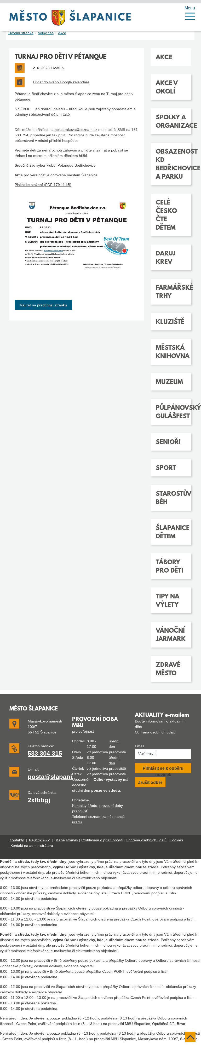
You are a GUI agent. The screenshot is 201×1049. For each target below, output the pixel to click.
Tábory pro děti (169, 567)
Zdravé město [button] (168, 669)
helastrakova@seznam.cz (76, 129)
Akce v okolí (167, 88)
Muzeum (169, 382)
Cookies (176, 840)
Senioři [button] (168, 442)
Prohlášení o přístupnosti (102, 840)
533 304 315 (45, 753)
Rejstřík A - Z (39, 840)
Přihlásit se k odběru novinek (163, 769)
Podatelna (80, 800)
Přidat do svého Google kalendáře (61, 82)
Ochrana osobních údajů (155, 732)
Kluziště (170, 322)
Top (190, 1037)
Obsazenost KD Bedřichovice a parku (171, 164)
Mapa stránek (66, 840)
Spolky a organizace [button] (171, 122)
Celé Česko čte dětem (166, 215)
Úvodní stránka (20, 33)
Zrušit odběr (150, 782)
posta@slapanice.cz (57, 776)
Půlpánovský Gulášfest (171, 412)
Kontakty (16, 840)
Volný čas (46, 33)
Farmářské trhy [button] (171, 292)
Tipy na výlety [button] (167, 601)
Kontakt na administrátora (31, 845)
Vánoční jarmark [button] (171, 635)
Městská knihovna (171, 352)
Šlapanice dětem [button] (171, 532)
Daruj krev (165, 258)
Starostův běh (171, 498)
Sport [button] (166, 468)
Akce (62, 33)
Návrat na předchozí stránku (43, 305)
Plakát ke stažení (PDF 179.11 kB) (43, 185)
